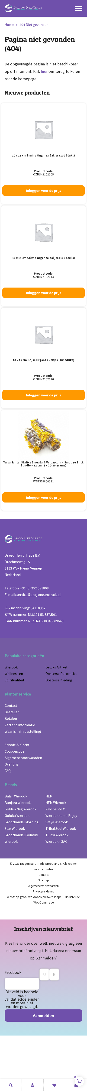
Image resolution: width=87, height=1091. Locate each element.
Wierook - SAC (56, 841)
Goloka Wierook (17, 815)
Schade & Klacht (17, 744)
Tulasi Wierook (56, 835)
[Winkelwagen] (76, 1085)
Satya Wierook (56, 822)
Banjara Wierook (18, 802)
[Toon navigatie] (78, 8)
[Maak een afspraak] (11, 1085)
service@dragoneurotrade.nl (38, 594)
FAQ (8, 770)
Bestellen (12, 712)
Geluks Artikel (56, 667)
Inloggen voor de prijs (43, 190)
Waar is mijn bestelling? (23, 731)
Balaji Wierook (16, 796)
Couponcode (14, 751)
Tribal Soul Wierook (60, 828)
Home (9, 24)
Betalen (11, 718)
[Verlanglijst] (54, 1085)
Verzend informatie (20, 725)
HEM (48, 796)
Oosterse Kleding (58, 680)
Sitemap (43, 880)
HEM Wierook (55, 802)
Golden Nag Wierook (20, 809)
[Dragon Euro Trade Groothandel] (23, 8)
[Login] (32, 1085)
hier (44, 71)
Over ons (11, 764)
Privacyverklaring (43, 891)
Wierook (11, 667)
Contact (11, 705)
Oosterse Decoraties (61, 673)
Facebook (13, 972)
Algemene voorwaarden (23, 757)
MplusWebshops (50, 897)
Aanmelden (43, 1015)
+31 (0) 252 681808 (34, 588)
